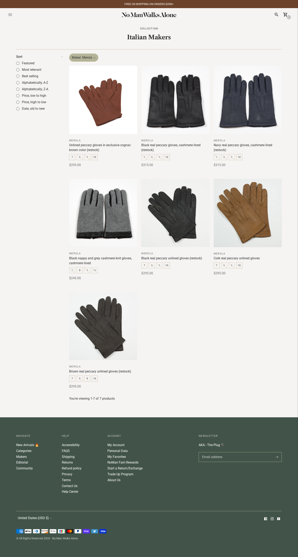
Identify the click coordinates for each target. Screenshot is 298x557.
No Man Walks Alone (65, 538)
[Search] (276, 14)
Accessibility (71, 445)
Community (24, 468)
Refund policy (71, 468)
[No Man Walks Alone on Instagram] (272, 519)
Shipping (68, 457)
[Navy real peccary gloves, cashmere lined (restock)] (248, 100)
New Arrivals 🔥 (27, 445)
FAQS (66, 451)
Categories (23, 451)
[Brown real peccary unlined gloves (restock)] (103, 326)
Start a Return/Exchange (125, 468)
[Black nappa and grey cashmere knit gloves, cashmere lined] (103, 213)
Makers (21, 457)
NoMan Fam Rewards (122, 462)
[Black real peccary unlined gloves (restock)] (175, 213)
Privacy (67, 474)
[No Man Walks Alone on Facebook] (265, 519)
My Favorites (116, 457)
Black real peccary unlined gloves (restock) (171, 258)
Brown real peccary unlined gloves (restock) (100, 371)
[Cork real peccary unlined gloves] (248, 213)
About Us (113, 480)
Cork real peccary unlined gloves (237, 258)
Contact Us (69, 486)
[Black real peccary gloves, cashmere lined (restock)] (175, 100)
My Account (115, 445)
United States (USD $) (33, 518)
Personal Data (117, 451)
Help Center (70, 492)
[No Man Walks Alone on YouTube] (278, 519)
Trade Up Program (120, 474)
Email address (211, 452)
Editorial (22, 462)
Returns (67, 462)
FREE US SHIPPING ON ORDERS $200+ (149, 4)
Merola (75, 140)
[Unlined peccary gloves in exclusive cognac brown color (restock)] (103, 100)
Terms (66, 480)
